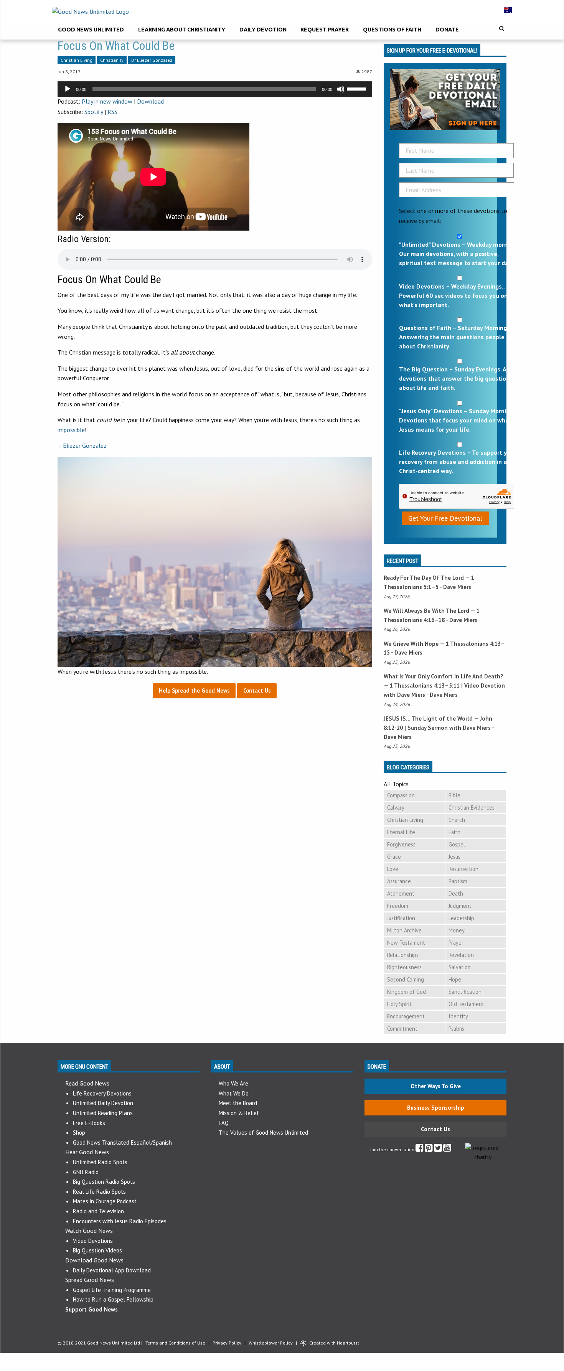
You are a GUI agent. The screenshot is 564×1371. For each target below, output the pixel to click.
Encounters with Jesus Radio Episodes (120, 1221)
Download (150, 101)
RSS (112, 111)
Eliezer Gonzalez (85, 445)
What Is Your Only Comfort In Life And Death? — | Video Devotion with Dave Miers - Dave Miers (444, 685)
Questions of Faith (392, 29)
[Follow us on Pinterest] (429, 1149)
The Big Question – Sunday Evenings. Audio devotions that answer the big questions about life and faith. (458, 378)
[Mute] (341, 89)
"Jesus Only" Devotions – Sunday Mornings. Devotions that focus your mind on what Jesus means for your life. (458, 420)
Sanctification (465, 991)
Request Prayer (324, 29)
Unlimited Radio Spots (100, 1162)
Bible (454, 795)
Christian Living (76, 60)
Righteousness (404, 967)
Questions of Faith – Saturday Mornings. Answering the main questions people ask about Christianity (457, 337)
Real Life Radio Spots (99, 1191)
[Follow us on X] (438, 1149)
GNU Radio (86, 1172)
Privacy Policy (227, 1343)
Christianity (112, 60)
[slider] (357, 88)
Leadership (461, 918)
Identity (458, 1016)
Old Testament (466, 1004)
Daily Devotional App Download (112, 1270)
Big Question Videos (97, 1250)
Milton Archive (404, 930)
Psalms (456, 1028)
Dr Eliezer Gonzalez (151, 60)
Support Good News (91, 1309)
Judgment (460, 905)
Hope (455, 979)
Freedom (397, 905)
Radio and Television (98, 1211)
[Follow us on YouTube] (447, 1149)
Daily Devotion (263, 29)
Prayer (456, 942)
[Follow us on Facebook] (420, 1149)
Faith (454, 832)
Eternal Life (401, 832)
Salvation (460, 967)
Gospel (457, 844)
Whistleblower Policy (271, 1343)
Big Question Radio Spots (104, 1181)
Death (456, 893)
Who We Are (233, 1083)
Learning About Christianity (181, 29)
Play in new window (107, 101)
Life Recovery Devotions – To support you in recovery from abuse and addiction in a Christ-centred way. (459, 462)
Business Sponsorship (435, 1107)
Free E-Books (89, 1123)
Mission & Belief (239, 1113)
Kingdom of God (406, 991)
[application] (215, 89)
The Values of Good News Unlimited (263, 1132)
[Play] (67, 89)
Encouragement (406, 1016)
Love (392, 869)
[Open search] (501, 28)
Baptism (458, 881)
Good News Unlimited (91, 29)
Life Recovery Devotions (102, 1093)
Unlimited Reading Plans (103, 1113)
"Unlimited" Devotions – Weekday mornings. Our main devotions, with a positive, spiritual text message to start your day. (459, 254)
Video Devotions (93, 1240)
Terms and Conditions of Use (175, 1343)
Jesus (454, 856)
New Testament (406, 942)
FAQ (224, 1123)
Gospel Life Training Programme (112, 1289)
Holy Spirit (399, 1004)
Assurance (399, 881)
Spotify (93, 111)
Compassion (401, 795)
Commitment (402, 1028)
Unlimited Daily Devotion (103, 1103)
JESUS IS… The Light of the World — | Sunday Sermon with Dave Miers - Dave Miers (439, 728)
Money (457, 930)
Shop (79, 1132)
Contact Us (435, 1129)
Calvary (395, 807)
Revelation (461, 955)
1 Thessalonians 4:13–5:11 (425, 685)
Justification (401, 918)
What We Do (234, 1093)
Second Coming (405, 979)
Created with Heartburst (334, 1343)
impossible (71, 430)
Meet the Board (238, 1103)
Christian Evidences (472, 807)
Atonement (400, 893)
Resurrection (463, 869)
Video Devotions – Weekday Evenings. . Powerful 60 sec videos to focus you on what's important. (453, 295)
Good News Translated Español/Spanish (122, 1142)
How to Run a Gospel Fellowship (113, 1299)
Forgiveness (401, 844)
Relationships (403, 955)
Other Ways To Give (436, 1086)
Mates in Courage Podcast (105, 1201)
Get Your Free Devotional (445, 518)
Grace (394, 856)
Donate (447, 29)
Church (457, 819)
